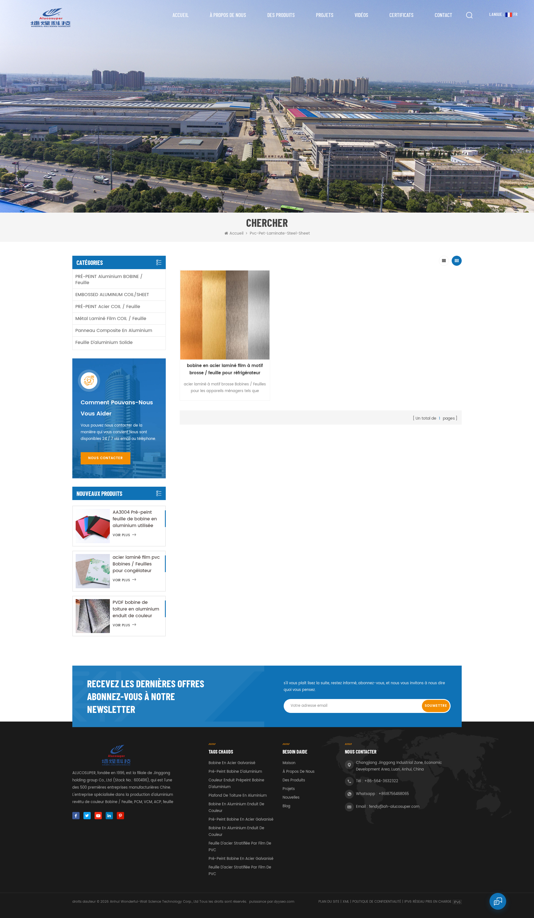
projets (324, 14)
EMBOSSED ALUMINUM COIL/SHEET (112, 294)
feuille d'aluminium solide (104, 342)
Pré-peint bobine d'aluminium (235, 772)
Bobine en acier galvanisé (232, 763)
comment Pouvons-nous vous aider (117, 408)
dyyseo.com (284, 901)
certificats (401, 14)
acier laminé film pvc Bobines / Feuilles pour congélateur (136, 564)
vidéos (361, 14)
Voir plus (121, 535)
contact (443, 14)
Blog (286, 806)
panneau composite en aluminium (113, 330)
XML (346, 901)
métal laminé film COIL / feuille (110, 318)
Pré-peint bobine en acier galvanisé (241, 820)
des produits (294, 780)
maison (289, 763)
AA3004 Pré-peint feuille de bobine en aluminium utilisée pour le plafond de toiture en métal (135, 519)
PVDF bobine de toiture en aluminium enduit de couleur (136, 609)
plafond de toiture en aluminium (238, 796)
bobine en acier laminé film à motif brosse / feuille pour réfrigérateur (225, 369)
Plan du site (328, 901)
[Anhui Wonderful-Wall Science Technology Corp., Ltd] (50, 17)
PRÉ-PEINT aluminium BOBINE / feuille (109, 279)
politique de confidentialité (376, 901)
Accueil (180, 14)
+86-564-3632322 (381, 781)
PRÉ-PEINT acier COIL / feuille (107, 306)
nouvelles (291, 798)
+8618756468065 (394, 794)
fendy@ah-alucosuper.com (394, 807)
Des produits (281, 14)
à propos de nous (228, 14)
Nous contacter (105, 458)
